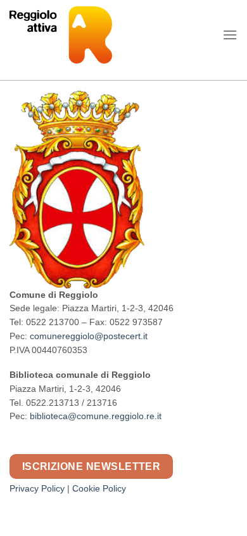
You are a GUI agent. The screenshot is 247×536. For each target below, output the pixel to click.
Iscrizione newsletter (91, 466)
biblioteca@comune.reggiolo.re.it (96, 416)
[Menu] (230, 34)
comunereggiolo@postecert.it (89, 336)
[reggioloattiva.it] (86, 35)
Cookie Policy (99, 488)
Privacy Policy (37, 488)
